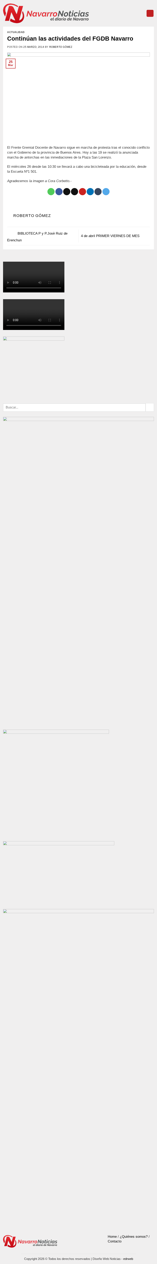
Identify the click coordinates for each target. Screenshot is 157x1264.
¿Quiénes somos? (134, 1237)
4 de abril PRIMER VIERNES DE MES (110, 236)
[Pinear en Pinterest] (82, 191)
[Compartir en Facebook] (59, 191)
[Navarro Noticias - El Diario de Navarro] (46, 13)
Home (112, 1237)
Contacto (114, 1241)
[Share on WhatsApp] (51, 191)
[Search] (142, 13)
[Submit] (150, 407)
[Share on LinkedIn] (90, 191)
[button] (150, 13)
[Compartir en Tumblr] (98, 191)
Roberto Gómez (60, 47)
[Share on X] (66, 191)
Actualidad (16, 32)
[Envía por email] (74, 191)
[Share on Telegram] (106, 191)
